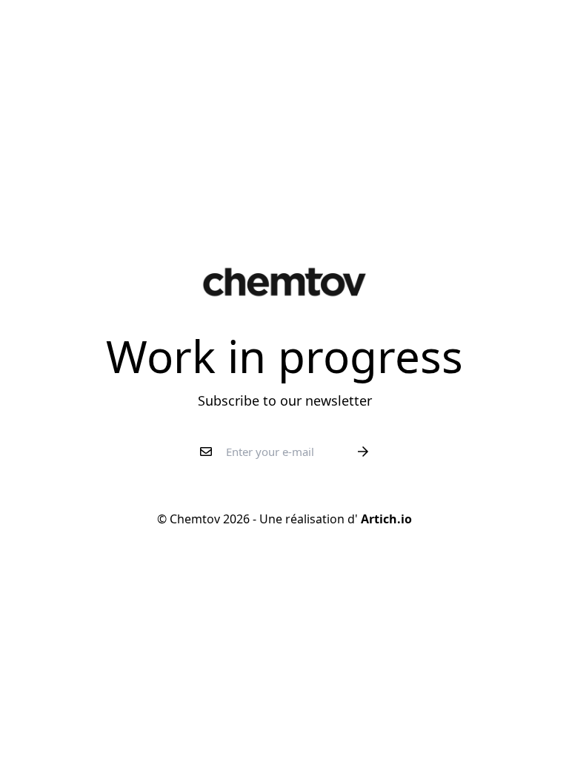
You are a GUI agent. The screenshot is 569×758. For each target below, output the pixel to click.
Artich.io (385, 519)
